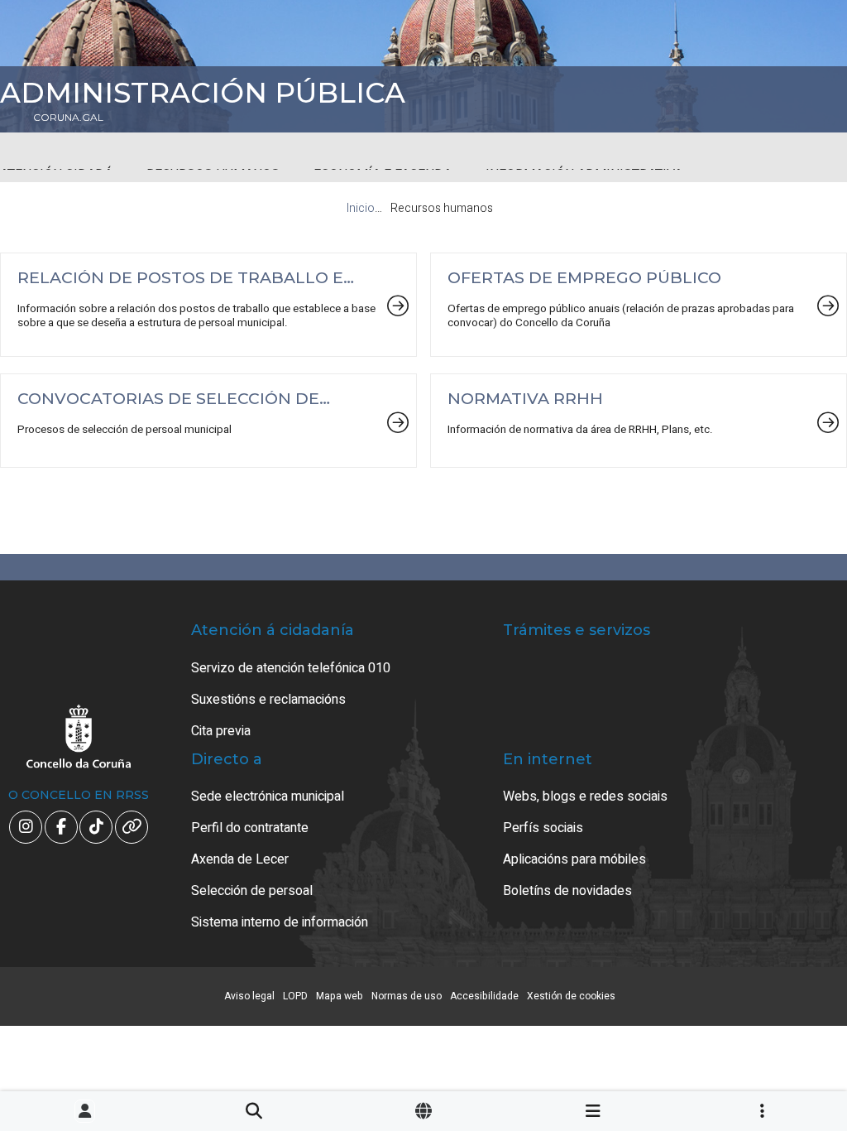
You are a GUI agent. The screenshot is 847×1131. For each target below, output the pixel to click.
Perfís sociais (543, 828)
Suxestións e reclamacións (268, 700)
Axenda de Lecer (240, 859)
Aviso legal (249, 996)
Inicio (361, 208)
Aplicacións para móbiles (574, 859)
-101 (781, 1049)
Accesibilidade (484, 996)
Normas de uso (406, 996)
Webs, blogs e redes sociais (585, 796)
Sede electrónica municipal (267, 796)
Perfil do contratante (250, 828)
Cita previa (221, 731)
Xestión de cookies (571, 996)
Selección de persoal (252, 891)
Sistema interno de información (279, 922)
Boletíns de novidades (567, 891)
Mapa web (339, 996)
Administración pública (202, 92)
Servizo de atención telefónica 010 (290, 668)
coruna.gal (68, 117)
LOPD (295, 996)
